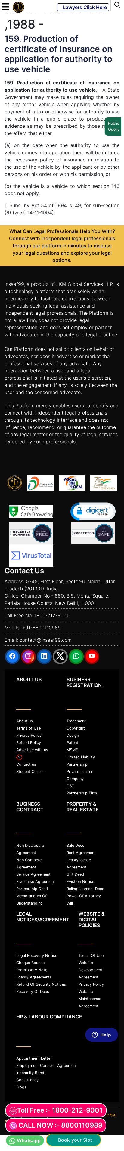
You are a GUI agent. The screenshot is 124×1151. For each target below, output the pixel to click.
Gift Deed (75, 874)
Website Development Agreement (90, 969)
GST (70, 786)
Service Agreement (33, 874)
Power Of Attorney (84, 896)
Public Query (113, 126)
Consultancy (27, 1080)
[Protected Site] (93, 533)
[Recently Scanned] (31, 533)
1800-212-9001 (51, 615)
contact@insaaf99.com (46, 640)
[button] (93, 511)
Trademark (76, 721)
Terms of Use (28, 728)
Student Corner (30, 771)
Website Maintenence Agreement (90, 998)
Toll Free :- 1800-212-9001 (60, 1110)
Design (73, 735)
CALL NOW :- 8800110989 (60, 1125)
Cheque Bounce (30, 962)
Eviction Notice (80, 881)
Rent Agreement (81, 852)
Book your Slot (73, 1140)
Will (70, 903)
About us (24, 721)
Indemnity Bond (30, 1072)
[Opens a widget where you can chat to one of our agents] (101, 1088)
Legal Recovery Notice (36, 955)
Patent (72, 742)
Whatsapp (29, 1140)
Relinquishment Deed (85, 888)
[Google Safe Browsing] (31, 511)
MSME (72, 750)
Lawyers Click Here (83, 7)
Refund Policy (28, 742)
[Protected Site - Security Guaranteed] (31, 555)
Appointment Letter (34, 1058)
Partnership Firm (82, 793)
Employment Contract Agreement (46, 1065)
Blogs (21, 1087)
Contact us (26, 764)
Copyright (76, 728)
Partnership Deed (32, 888)
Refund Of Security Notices (41, 984)
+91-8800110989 (41, 628)
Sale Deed (76, 845)
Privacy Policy (29, 735)
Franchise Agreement (35, 881)
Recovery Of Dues (32, 991)
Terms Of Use (91, 955)
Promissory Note (31, 970)
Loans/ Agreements (34, 977)
